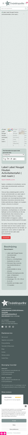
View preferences (14, 429)
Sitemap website (6, 355)
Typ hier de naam (9, 159)
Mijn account (5, 337)
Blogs (3, 349)
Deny (14, 425)
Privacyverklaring (16, 432)
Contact (3, 352)
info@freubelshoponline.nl (9, 314)
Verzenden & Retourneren (8, 346)
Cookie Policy (10, 432)
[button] (25, 406)
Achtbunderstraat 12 (7, 310)
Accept (14, 420)
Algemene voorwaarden (7, 340)
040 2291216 (6, 316)
